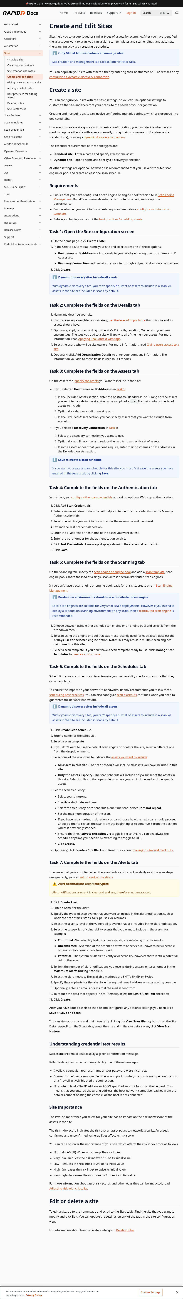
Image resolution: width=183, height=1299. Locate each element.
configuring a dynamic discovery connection (79, 77)
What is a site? (15, 59)
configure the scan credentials (91, 497)
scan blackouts (127, 695)
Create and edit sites (20, 76)
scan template (155, 572)
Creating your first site (20, 65)
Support (112, 13)
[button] (23, 24)
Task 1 (121, 389)
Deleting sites (15, 103)
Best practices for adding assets (22, 95)
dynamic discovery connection (104, 137)
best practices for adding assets (120, 219)
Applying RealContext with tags (99, 339)
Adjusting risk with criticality (68, 1188)
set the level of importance (127, 320)
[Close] (177, 1292)
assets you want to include (129, 757)
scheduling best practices (66, 695)
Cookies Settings (150, 1292)
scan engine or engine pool (112, 572)
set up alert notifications (96, 877)
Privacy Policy (34, 1295)
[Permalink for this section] (115, 25)
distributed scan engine (155, 611)
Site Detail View (16, 109)
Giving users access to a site (24, 82)
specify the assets (87, 381)
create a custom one (86, 654)
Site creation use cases (21, 71)
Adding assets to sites (20, 88)
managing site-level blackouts (153, 850)
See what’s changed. (145, 3)
